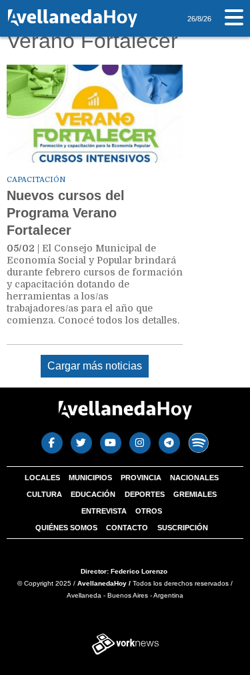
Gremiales (195, 494)
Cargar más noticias (94, 366)
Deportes (145, 494)
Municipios (90, 478)
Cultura (44, 494)
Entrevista (104, 511)
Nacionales (194, 478)
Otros (148, 511)
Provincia (141, 478)
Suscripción (182, 528)
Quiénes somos (66, 528)
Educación (93, 494)
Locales (42, 478)
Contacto (127, 528)
